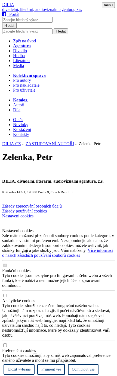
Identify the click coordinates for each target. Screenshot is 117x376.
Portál (13, 14)
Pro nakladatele (26, 85)
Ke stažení (22, 129)
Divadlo (20, 50)
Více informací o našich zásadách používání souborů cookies (57, 253)
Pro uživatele (24, 90)
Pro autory (22, 80)
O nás (18, 119)
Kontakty (21, 134)
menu (108, 5)
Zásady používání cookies (24, 211)
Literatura (21, 60)
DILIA (8, 4)
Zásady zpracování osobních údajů (32, 206)
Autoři (18, 105)
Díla (16, 109)
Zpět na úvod (24, 41)
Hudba (19, 55)
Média (18, 65)
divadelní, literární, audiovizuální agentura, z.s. (42, 9)
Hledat (9, 26)
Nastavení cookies (17, 216)
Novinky (20, 124)
